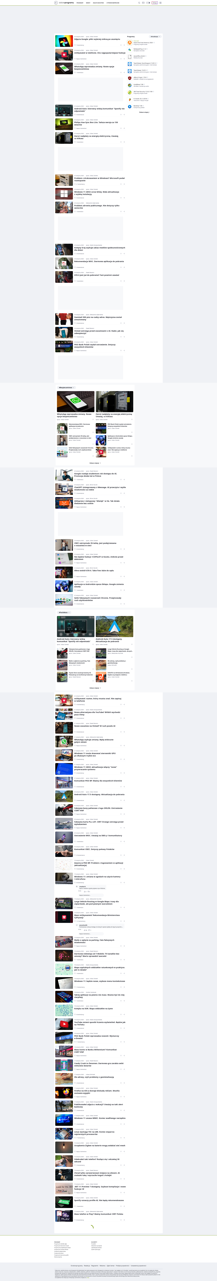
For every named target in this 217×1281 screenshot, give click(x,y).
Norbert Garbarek (91, 992)
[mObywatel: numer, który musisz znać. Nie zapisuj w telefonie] (101, 452)
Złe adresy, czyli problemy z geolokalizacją (117, 662)
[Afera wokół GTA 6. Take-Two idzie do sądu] (64, 572)
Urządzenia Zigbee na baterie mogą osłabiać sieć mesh (99, 1145)
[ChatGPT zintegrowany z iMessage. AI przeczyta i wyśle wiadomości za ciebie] (64, 489)
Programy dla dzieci (59, 1253)
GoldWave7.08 (138, 84)
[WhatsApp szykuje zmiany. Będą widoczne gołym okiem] (64, 741)
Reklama (102, 1266)
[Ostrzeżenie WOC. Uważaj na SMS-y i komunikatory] (64, 837)
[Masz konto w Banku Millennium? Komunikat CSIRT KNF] (64, 1051)
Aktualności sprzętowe (96, 1245)
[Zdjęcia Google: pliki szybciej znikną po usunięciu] (64, 41)
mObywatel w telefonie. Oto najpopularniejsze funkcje (99, 52)
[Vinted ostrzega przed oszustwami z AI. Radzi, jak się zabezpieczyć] (64, 333)
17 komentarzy (80, 1138)
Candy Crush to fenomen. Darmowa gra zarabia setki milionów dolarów (99, 1064)
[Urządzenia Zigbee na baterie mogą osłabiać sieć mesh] (64, 1147)
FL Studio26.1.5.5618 (140, 99)
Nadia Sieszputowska (92, 965)
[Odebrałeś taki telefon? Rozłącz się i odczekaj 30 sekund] (64, 1161)
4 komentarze (80, 114)
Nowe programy (58, 1257)
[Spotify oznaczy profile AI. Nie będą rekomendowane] (64, 1202)
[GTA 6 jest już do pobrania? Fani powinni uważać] (64, 277)
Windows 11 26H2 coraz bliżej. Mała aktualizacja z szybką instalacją (96, 193)
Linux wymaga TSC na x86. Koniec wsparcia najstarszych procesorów (94, 1132)
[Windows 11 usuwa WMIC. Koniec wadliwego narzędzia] (64, 1120)
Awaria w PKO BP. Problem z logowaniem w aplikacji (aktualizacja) (98, 864)
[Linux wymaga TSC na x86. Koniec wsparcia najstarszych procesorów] (64, 1134)
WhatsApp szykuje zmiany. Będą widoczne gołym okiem (93, 740)
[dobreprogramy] (68, 3)
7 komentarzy (80, 45)
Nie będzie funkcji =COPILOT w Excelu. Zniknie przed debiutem (98, 557)
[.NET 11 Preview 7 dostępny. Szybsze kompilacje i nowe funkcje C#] (64, 1188)
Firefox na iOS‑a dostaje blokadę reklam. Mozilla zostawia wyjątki (97, 1091)
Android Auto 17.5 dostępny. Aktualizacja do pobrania (109, 640)
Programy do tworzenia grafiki (61, 1255)
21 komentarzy (80, 184)
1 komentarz (79, 72)
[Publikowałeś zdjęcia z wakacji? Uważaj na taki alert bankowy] (64, 1106)
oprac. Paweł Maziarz (92, 471)
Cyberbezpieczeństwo (96, 1247)
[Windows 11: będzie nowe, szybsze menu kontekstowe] (64, 983)
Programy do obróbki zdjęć (60, 1244)
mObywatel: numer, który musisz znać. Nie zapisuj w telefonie (119, 449)
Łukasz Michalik (112, 665)
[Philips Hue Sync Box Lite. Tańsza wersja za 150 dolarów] (64, 124)
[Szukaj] (139, 2)
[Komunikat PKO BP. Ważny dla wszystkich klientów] (64, 782)
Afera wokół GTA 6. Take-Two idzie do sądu (94, 570)
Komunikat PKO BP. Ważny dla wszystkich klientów (98, 780)
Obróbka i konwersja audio (141, 86)
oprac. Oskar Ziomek (92, 36)
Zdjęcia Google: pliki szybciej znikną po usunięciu (97, 39)
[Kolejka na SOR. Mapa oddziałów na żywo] (64, 1010)
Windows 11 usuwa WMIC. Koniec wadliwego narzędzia (99, 1118)
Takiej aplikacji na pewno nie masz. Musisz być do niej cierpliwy (99, 995)
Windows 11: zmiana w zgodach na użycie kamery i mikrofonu (97, 877)
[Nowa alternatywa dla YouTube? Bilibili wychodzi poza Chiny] (64, 714)
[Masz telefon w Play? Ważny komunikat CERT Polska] (64, 1216)
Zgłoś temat (110, 1266)
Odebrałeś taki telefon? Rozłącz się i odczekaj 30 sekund (96, 1160)
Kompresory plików (139, 107)
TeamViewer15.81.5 (140, 70)
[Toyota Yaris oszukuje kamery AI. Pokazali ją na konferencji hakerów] (62, 677)
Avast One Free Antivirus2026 (143, 43)
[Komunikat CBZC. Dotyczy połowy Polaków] (64, 851)
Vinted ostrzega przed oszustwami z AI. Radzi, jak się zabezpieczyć (99, 332)
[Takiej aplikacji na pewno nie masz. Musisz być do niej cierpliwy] (64, 997)
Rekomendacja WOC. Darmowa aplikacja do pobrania (99, 261)
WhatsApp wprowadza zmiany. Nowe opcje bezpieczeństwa (94, 67)
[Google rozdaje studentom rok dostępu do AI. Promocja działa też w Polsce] (64, 475)
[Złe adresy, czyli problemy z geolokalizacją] (101, 665)
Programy (80, 3)
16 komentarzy (80, 704)
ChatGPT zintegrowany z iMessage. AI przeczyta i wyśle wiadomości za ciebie (100, 488)
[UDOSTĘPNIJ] (124, 45)
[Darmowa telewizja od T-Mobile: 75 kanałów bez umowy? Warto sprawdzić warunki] (64, 955)
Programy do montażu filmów (61, 1249)
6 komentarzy (80, 549)
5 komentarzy (80, 759)
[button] (160, 2)
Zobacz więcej (94, 463)
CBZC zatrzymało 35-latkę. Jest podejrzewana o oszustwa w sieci (80, 437)
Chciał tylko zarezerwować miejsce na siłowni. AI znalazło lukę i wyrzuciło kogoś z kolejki (97, 1174)
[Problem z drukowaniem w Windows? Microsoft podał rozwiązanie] (64, 180)
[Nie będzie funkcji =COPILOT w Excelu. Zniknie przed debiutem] (64, 559)
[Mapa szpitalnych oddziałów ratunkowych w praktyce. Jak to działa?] (64, 969)
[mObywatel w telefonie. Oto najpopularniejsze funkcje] (64, 55)
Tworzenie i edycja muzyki (141, 100)
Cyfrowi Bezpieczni (113, 3)
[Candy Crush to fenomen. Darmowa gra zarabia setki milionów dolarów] (64, 1065)
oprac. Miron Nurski (91, 485)
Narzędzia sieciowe (139, 50)
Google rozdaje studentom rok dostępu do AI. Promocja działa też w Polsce (95, 474)
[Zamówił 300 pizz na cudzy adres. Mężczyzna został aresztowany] (64, 319)
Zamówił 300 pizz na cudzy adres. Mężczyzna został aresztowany (98, 318)
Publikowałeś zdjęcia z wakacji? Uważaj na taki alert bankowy (98, 1105)
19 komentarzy (80, 1165)
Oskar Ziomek (90, 860)
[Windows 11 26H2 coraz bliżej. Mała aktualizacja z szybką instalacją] (64, 194)
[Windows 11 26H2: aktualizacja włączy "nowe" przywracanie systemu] (64, 769)
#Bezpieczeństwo (65, 388)
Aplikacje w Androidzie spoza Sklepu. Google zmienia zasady (120, 437)
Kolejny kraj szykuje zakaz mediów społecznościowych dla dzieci (99, 248)
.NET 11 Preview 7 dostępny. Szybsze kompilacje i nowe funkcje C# (100, 1187)
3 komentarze (80, 253)
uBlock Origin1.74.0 (140, 77)
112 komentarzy (80, 921)
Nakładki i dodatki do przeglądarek (143, 79)
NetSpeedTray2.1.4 (140, 49)
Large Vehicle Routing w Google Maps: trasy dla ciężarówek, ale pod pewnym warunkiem (120, 650)
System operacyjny (95, 1249)
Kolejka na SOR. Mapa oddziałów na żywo (93, 1008)
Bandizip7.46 (138, 106)
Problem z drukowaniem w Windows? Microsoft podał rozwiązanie (99, 179)
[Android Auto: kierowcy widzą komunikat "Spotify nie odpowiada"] (64, 110)
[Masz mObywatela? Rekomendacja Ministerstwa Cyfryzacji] (64, 917)
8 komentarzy (80, 882)
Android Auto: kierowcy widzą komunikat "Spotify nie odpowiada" (99, 109)
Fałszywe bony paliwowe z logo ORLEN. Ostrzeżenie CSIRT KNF (79, 650)
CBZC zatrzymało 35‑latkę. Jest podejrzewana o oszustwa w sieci (95, 544)
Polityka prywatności (122, 1266)
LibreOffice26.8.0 (139, 56)
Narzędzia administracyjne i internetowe (145, 65)
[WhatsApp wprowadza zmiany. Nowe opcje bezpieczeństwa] (64, 68)
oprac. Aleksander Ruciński (115, 653)
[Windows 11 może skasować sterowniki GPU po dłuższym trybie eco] (64, 755)
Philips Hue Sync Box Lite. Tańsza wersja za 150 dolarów (96, 123)
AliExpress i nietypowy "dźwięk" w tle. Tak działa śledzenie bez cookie (97, 502)
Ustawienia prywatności (138, 1266)
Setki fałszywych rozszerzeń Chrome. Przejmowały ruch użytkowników (81, 449)
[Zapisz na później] (121, 45)
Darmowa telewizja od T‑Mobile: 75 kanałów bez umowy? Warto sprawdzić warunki (96, 954)
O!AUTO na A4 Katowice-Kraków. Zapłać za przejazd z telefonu (119, 674)
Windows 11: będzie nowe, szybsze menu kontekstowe (99, 981)
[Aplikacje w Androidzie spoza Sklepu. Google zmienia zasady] (101, 440)
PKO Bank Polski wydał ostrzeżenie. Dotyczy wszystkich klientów (95, 345)
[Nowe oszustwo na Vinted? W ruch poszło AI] (64, 728)
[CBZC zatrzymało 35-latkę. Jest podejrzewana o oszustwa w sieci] (62, 440)
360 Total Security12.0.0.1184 (143, 92)
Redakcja (87, 1266)
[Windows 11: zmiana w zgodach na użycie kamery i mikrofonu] (64, 878)
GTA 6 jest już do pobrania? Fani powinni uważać (96, 275)
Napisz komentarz (81, 59)
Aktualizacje (154, 36)
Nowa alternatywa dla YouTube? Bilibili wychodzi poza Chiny (97, 713)
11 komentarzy (80, 1042)
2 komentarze (80, 267)
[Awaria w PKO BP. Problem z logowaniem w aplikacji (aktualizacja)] (64, 865)
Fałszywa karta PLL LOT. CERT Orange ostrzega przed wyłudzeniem (98, 822)
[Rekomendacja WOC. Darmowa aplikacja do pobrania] (64, 263)
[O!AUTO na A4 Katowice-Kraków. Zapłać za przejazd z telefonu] (101, 677)
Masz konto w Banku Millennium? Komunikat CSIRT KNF (95, 1050)
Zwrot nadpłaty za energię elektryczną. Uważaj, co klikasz (96, 137)
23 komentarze (80, 855)
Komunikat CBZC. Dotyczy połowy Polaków (94, 849)
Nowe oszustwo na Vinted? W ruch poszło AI (94, 726)
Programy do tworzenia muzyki (61, 1245)
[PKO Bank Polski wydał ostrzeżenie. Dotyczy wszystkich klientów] (64, 346)
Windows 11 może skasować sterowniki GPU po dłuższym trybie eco (95, 754)
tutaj (88, 1277)
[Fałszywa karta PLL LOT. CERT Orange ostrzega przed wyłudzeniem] (64, 824)
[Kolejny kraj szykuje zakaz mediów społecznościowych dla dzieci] (64, 249)
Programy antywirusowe (140, 44)
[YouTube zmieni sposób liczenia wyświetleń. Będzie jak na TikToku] (64, 1024)
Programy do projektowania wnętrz (62, 1247)
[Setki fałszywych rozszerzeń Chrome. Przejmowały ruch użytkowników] (62, 452)
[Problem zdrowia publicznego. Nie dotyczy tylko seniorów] (64, 207)
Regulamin (94, 1266)
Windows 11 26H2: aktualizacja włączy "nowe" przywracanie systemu (95, 768)
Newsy (88, 3)
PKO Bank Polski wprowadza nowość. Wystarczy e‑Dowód (96, 1037)
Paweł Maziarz (90, 272)
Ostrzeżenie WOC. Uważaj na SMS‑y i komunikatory (98, 835)
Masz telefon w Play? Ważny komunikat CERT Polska (98, 1214)
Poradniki (93, 1244)
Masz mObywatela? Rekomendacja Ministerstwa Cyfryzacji (97, 916)
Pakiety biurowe (138, 58)
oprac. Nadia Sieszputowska (94, 245)
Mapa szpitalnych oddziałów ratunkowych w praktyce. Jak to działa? (99, 968)
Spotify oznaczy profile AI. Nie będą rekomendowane (99, 1200)
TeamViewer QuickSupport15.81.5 (145, 63)
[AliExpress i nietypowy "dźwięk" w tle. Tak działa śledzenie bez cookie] (64, 503)
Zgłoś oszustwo (98, 3)
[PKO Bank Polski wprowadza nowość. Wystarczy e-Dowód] (64, 1038)
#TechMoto (63, 612)
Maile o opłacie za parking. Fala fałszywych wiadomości (79, 662)
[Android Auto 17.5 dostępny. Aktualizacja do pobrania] (114, 626)
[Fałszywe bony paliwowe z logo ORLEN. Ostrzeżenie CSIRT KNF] (62, 653)
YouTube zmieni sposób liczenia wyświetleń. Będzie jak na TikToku (99, 1023)
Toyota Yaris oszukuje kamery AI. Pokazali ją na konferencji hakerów (81, 674)
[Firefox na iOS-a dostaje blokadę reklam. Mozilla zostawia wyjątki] (64, 1092)
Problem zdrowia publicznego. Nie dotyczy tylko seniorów (96, 206)
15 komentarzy (80, 987)
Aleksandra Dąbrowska (92, 203)
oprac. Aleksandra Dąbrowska (94, 314)
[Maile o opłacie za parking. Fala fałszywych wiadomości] (62, 665)
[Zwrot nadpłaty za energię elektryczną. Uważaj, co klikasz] (64, 138)
